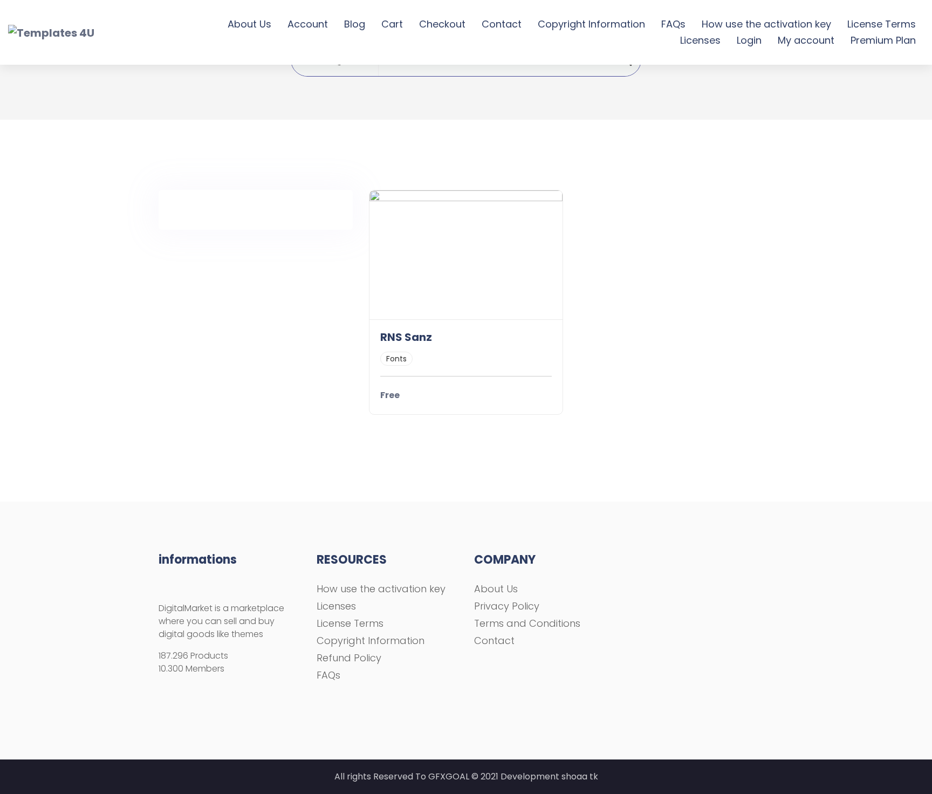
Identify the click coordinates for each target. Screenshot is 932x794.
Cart (392, 24)
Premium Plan (883, 40)
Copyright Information (591, 24)
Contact (502, 24)
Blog (354, 24)
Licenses (700, 40)
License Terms (881, 24)
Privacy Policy (506, 606)
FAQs (673, 24)
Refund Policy (349, 658)
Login (749, 40)
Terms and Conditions (527, 623)
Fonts (396, 358)
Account (307, 24)
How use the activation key (766, 24)
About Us (249, 24)
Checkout (442, 24)
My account (806, 40)
